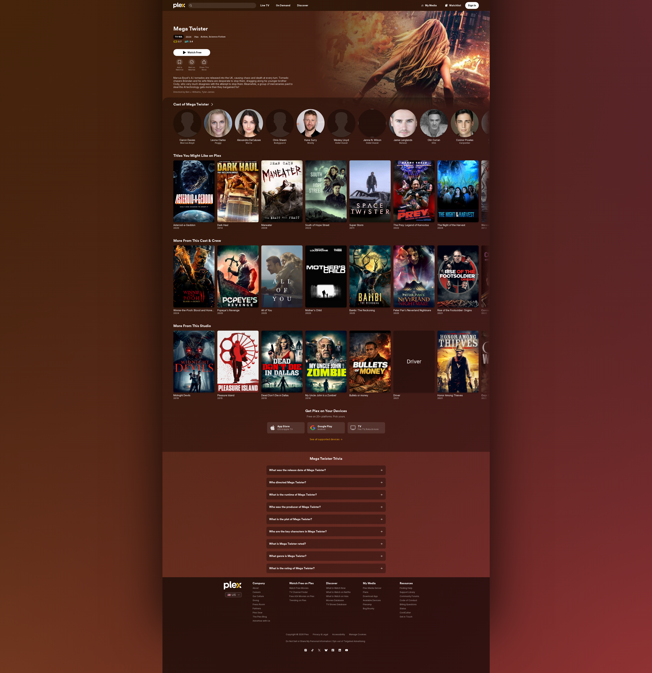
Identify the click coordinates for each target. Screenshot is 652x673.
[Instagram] (305, 650)
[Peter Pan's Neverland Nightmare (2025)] (414, 279)
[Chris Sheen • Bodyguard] (280, 126)
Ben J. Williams (193, 92)
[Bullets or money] (370, 365)
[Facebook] (332, 650)
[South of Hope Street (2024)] (326, 194)
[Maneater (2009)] (282, 194)
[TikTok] (312, 650)
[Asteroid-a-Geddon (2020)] (194, 194)
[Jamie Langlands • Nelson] (403, 126)
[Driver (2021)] (414, 365)
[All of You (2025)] (282, 279)
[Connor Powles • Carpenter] (465, 126)
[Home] (179, 5)
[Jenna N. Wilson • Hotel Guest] (372, 126)
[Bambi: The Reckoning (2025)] (370, 279)
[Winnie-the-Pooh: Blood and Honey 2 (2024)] (194, 279)
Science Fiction (217, 36)
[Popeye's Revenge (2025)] (238, 279)
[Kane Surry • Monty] (311, 126)
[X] (319, 650)
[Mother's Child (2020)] (326, 279)
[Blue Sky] (326, 650)
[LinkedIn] (339, 650)
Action (204, 36)
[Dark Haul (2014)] (238, 194)
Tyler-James (208, 92)
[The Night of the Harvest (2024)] (458, 194)
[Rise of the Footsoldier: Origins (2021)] (458, 279)
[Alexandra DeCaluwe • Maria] (249, 126)
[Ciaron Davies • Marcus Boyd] (187, 126)
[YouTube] (346, 650)
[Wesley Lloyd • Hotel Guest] (341, 126)
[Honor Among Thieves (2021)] (458, 365)
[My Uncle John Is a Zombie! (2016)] (326, 365)
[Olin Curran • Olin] (434, 126)
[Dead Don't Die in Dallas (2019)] (282, 365)
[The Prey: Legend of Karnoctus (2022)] (414, 194)
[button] (204, 65)
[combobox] (224, 5)
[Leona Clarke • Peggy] (218, 126)
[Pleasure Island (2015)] (238, 365)
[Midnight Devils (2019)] (194, 365)
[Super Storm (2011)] (370, 194)
